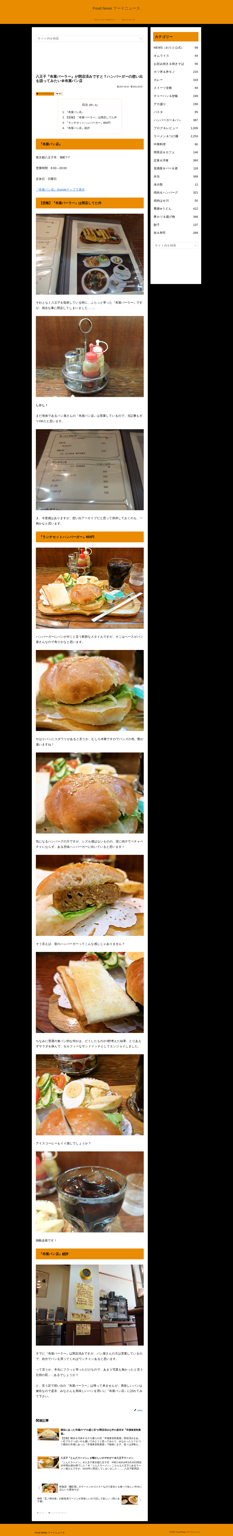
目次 (85, 104)
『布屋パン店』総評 (78, 128)
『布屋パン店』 (75, 112)
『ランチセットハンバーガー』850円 (88, 122)
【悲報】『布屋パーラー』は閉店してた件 (91, 117)
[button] (141, 38)
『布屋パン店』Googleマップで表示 (60, 189)
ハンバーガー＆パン (46, 94)
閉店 (60, 94)
